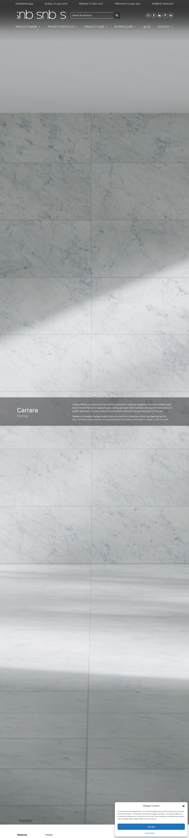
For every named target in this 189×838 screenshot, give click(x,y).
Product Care (94, 26)
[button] (183, 805)
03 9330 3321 (133, 3)
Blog (146, 26)
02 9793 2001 (60, 3)
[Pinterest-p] (165, 15)
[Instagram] (148, 15)
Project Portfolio (61, 26)
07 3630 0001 (96, 3)
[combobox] (92, 15)
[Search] (117, 15)
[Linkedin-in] (170, 15)
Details (26, 820)
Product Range (26, 26)
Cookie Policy (150, 833)
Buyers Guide (124, 26)
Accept (151, 827)
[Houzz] (159, 15)
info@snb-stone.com (162, 3)
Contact (164, 26)
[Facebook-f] (153, 15)
